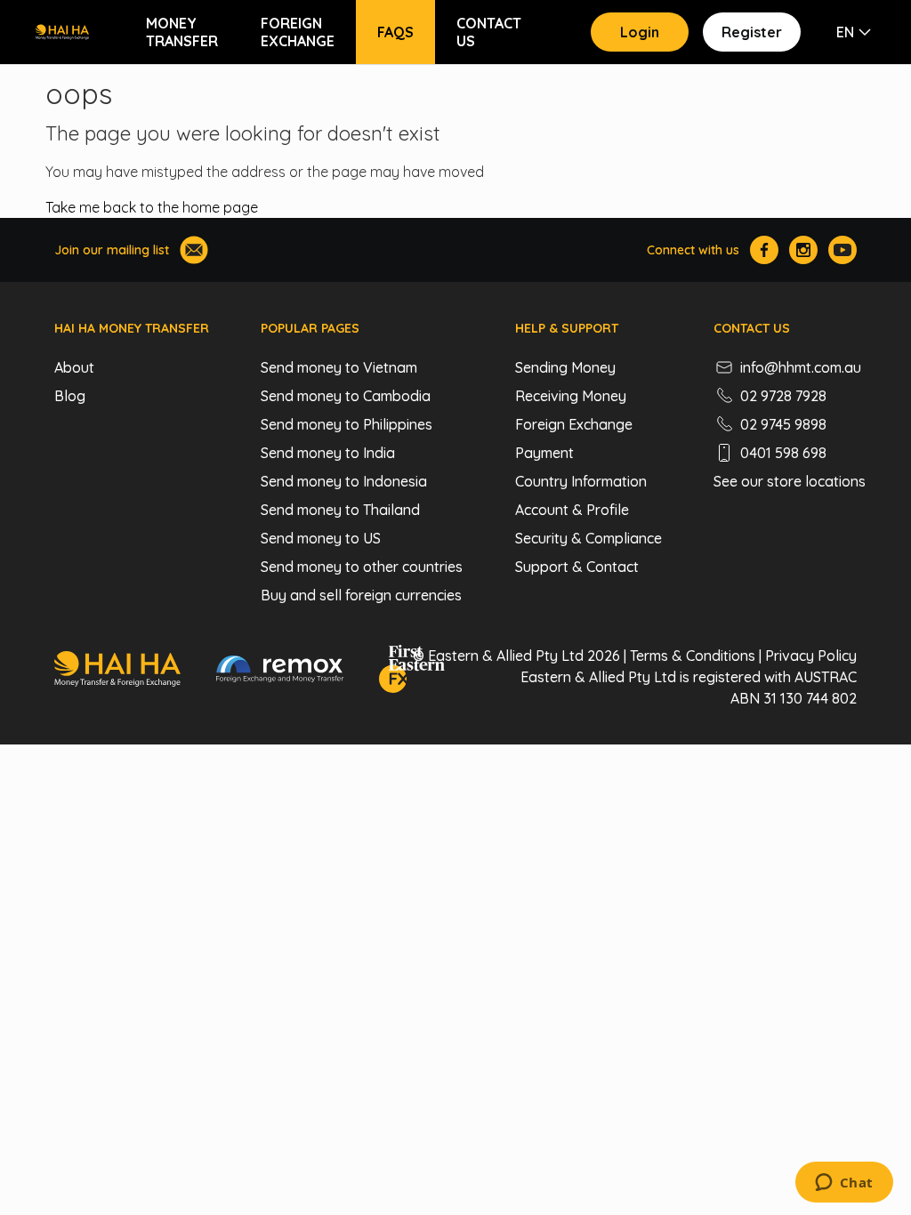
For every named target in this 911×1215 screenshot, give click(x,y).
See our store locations (789, 481)
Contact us (488, 32)
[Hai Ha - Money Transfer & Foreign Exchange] (117, 671)
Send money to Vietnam (339, 367)
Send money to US (321, 538)
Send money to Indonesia (344, 481)
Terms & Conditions (692, 655)
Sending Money (565, 367)
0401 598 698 (783, 453)
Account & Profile (572, 510)
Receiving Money (570, 396)
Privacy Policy (811, 655)
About (74, 367)
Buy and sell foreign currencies (361, 595)
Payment (544, 453)
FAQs (395, 32)
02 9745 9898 (783, 424)
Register (752, 32)
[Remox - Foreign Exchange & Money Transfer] (280, 672)
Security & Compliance (588, 538)
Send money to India (328, 453)
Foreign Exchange (298, 32)
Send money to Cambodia (346, 396)
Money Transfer (182, 32)
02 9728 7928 (783, 396)
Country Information (581, 481)
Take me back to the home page (151, 207)
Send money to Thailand (340, 510)
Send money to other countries (362, 566)
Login (639, 32)
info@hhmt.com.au (800, 367)
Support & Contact (577, 566)
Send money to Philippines (346, 424)
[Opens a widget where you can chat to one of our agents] (843, 1184)
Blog (69, 396)
